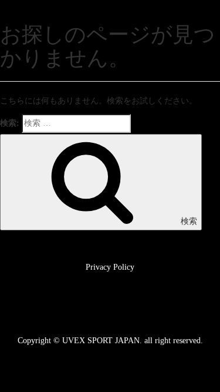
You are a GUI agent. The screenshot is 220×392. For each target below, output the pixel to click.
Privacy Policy (110, 267)
